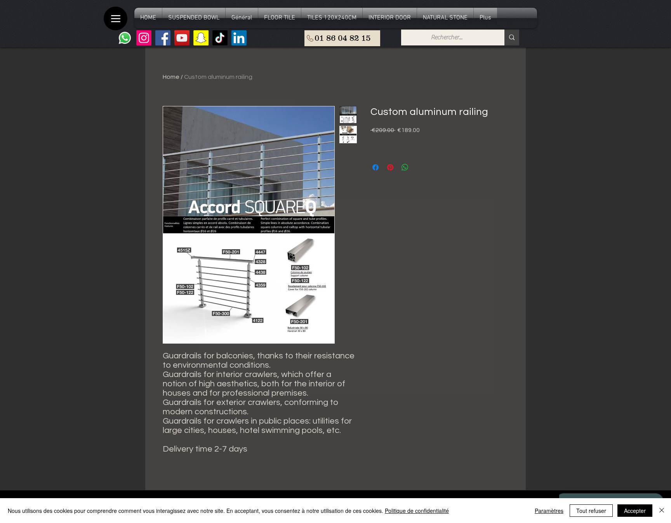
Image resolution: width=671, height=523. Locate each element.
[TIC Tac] (220, 37)
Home (171, 77)
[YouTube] (181, 37)
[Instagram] (143, 37)
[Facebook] (162, 37)
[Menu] (115, 18)
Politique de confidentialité (417, 510)
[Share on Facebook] (375, 167)
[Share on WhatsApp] (405, 167)
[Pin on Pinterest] (390, 167)
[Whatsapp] (124, 37)
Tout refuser (591, 510)
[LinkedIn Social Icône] (239, 37)
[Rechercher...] (511, 37)
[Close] (661, 510)
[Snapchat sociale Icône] (201, 37)
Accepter (635, 510)
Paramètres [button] (549, 510)
